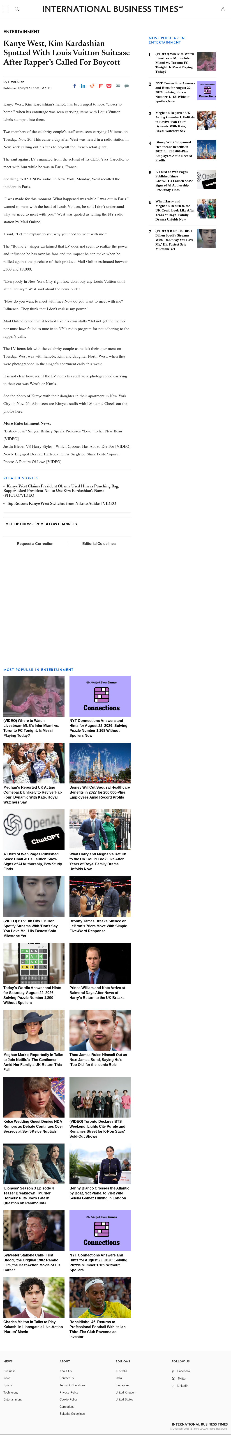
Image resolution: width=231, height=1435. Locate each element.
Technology (10, 1392)
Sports (7, 1385)
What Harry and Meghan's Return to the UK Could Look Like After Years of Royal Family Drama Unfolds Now (175, 210)
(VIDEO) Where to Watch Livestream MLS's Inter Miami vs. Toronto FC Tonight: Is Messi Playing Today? (174, 63)
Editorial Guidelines (99, 544)
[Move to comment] (126, 86)
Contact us (67, 1378)
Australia (121, 1371)
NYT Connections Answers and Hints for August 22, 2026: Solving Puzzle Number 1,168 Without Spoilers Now (175, 92)
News (7, 1378)
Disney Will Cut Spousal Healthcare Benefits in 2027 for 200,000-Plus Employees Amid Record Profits (99, 792)
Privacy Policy (69, 1392)
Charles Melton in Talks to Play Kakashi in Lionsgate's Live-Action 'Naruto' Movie (33, 1327)
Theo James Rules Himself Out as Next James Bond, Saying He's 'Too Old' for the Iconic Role (98, 1060)
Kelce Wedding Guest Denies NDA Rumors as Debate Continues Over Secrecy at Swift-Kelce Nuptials (33, 1126)
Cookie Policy (69, 1399)
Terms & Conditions (72, 1385)
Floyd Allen (16, 82)
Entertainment (12, 1399)
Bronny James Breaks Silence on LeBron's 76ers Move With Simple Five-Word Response (98, 926)
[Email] (118, 86)
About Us (66, 1371)
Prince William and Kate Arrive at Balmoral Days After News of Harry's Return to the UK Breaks (97, 993)
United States (124, 1399)
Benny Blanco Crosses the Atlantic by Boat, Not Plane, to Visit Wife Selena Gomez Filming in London (99, 1193)
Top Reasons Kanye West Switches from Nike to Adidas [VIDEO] (62, 504)
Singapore (122, 1385)
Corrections (67, 1406)
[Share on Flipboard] (101, 86)
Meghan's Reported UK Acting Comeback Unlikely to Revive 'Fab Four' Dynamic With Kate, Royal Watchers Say (175, 122)
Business (9, 1371)
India (119, 1378)
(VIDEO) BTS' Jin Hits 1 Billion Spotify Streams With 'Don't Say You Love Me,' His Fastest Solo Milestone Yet (174, 240)
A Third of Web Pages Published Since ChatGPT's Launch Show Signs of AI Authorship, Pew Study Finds (174, 181)
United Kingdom (126, 1392)
